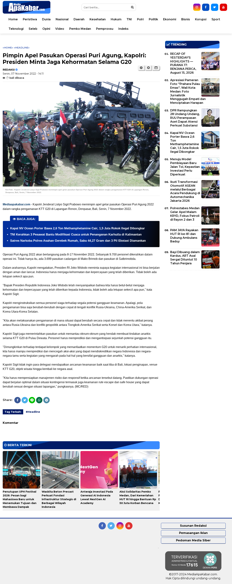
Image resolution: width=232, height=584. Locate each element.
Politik (153, 19)
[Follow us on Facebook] (205, 7)
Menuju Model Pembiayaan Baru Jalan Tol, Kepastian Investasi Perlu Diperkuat (185, 166)
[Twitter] (25, 400)
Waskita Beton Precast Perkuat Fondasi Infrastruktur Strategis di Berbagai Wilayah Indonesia (59, 499)
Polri (140, 19)
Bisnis (185, 19)
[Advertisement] (192, 298)
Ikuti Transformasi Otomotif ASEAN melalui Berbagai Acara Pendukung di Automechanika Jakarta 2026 (185, 191)
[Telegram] (46, 400)
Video (59, 28)
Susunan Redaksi (193, 525)
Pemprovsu (104, 28)
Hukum (116, 19)
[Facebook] (17, 400)
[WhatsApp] (39, 400)
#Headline (33, 411)
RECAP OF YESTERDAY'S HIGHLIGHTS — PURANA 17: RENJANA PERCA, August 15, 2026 (183, 63)
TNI (129, 19)
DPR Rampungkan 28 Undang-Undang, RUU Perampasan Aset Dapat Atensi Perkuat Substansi (185, 118)
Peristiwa (30, 19)
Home (13, 19)
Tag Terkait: (13, 411)
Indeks (123, 28)
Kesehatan (98, 19)
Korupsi (200, 19)
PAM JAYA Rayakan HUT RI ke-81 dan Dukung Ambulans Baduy (184, 235)
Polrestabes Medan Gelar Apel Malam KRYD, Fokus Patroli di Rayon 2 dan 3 (185, 213)
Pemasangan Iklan (193, 533)
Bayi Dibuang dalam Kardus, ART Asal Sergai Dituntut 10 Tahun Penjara (185, 257)
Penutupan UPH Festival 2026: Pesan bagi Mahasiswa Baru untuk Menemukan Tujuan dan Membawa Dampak (19, 499)
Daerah (79, 19)
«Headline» (22, 47)
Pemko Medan (80, 28)
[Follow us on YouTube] (223, 7)
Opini (46, 28)
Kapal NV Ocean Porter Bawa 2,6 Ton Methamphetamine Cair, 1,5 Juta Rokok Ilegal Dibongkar (77, 228)
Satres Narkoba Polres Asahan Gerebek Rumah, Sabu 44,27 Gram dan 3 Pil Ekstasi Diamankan (78, 240)
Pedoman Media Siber (193, 540)
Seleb (33, 28)
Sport (216, 19)
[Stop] (148, 67)
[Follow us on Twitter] (214, 7)
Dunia (46, 19)
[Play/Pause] (141, 67)
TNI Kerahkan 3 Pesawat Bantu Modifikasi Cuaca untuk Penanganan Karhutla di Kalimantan (76, 234)
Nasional (62, 19)
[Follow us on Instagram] (196, 7)
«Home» (8, 47)
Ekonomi (169, 19)
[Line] (32, 400)
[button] (156, 67)
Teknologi (16, 28)
